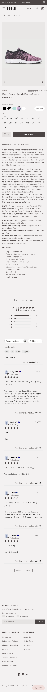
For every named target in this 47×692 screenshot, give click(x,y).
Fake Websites (8, 661)
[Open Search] (3, 15)
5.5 (11, 118)
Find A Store (28, 641)
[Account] (37, 7)
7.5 (33, 118)
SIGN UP (40, 621)
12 (5, 127)
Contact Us (6, 637)
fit (12, 351)
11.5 (39, 123)
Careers (27, 649)
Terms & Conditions (9, 657)
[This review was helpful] (36, 526)
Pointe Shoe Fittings (10, 641)
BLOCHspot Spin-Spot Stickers (16, 211)
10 (22, 123)
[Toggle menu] (3, 8)
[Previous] (4, 82)
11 (33, 123)
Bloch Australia (17, 686)
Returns (5, 649)
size (6, 351)
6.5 (22, 118)
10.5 (27, 123)
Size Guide (39, 108)
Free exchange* (26, 2)
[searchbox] (14, 341)
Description (7, 144)
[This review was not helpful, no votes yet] (40, 413)
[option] (23, 54)
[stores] (44, 2)
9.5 (16, 123)
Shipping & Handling (10, 645)
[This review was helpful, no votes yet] (36, 413)
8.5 (5, 123)
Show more (9, 357)
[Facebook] (19, 674)
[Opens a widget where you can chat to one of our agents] (38, 688)
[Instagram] (23, 674)
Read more (22, 404)
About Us (27, 637)
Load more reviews (23, 570)
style (18, 351)
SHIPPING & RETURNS (21, 144)
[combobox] (32, 362)
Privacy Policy (7, 653)
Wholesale (27, 645)
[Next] (42, 82)
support (26, 351)
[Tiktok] (26, 674)
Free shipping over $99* (9, 2)
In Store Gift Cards (9, 666)
